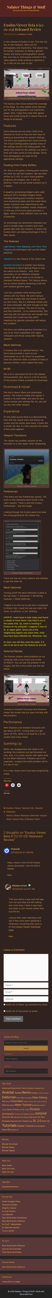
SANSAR (41, 1113)
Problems (25, 1114)
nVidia (27, 1110)
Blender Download (10, 1144)
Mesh (4, 1105)
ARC (42, 1088)
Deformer (10, 812)
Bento (26, 1092)
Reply (9, 875)
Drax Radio (28, 1098)
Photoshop (18, 1114)
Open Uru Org (8, 1172)
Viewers (39, 808)
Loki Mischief (7, 1214)
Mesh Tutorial (23, 1104)
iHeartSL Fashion (9, 1208)
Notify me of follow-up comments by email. (27, 1004)
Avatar (18, 1092)
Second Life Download (11, 1249)
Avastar (8, 1092)
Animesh (37, 1088)
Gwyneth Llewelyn (10, 1205)
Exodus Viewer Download (27, 927)
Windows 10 (14, 1130)
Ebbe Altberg (39, 1097)
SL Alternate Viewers (10, 1227)
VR (8, 1129)
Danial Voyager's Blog (11, 1201)
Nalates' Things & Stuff (26, 7)
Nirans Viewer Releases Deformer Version (26, 815)
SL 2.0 (37, 1120)
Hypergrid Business (10, 1187)
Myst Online (7, 1165)
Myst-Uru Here (8, 1169)
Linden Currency (42, 1101)
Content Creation (43, 1093)
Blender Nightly (8, 1150)
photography (8, 1114)
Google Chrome (28, 1101)
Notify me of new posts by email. (22, 1011)
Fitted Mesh (17, 1101)
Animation (30, 1088)
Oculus (35, 1109)
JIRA (34, 1101)
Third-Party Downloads (11, 1252)
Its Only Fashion (8, 1211)
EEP (3, 1101)
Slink (44, 1121)
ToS (48, 1121)
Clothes (34, 1093)
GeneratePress (26, 1294)
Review (32, 1114)
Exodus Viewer (13, 808)
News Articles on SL (15, 1109)
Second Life (28, 808)
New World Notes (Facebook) (14, 1218)
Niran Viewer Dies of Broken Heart (23, 819)
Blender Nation (8, 1147)
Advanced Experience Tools (14, 1088)
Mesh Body (11, 1105)
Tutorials (9, 1125)
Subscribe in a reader (11, 1282)
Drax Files (20, 1098)
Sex (31, 1121)
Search (26, 1048)
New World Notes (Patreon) (13, 1221)
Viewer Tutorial (25, 1125)
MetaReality (36, 1105)
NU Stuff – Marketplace (11, 1224)
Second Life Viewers (20, 1121)
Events (8, 1101)
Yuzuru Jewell (8, 1231)
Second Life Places (21, 1117)
